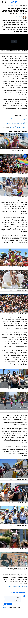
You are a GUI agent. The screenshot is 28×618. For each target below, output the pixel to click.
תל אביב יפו (17, 586)
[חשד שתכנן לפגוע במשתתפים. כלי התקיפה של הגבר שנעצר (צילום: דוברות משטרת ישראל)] (14, 561)
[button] (22, 2)
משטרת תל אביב (11, 586)
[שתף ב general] (2, 2)
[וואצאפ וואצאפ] (5, 2)
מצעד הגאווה (24, 586)
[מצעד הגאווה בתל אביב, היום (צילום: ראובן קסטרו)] (14, 164)
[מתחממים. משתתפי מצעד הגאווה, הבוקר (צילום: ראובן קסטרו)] (14, 402)
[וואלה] (14, 2)
